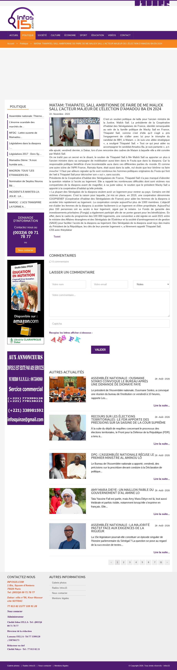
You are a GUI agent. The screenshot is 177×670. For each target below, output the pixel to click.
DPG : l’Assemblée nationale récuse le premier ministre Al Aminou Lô (122, 456)
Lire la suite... (162, 405)
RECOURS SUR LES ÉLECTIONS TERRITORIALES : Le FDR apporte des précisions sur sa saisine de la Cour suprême (128, 419)
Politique (28, 35)
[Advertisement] (88, 74)
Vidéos (112, 35)
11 (161, 562)
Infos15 (167, 666)
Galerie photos (59, 582)
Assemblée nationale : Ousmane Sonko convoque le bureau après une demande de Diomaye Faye (119, 381)
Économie (70, 35)
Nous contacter (25, 250)
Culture (55, 35)
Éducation (97, 35)
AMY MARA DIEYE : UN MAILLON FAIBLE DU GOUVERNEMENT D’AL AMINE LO (122, 491)
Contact (125, 35)
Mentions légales (60, 598)
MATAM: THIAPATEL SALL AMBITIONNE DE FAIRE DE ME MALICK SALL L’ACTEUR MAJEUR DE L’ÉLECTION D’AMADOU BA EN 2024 (98, 43)
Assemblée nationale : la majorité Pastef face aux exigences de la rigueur (120, 528)
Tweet (57, 236)
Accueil (14, 35)
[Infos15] (20, 18)
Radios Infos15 (59, 588)
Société (42, 35)
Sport (83, 35)
